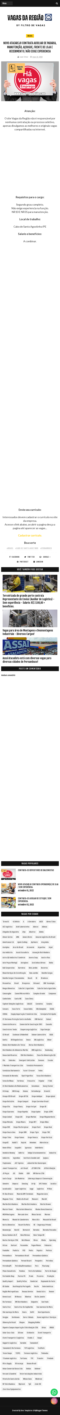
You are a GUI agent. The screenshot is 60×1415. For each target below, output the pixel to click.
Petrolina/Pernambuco (23, 1266)
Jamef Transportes (10, 1168)
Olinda (43, 1240)
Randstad (33, 1281)
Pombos (22, 1271)
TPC (32, 1358)
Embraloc (12, 1060)
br (36, 978)
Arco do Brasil (18, 947)
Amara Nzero (27, 937)
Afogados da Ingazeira (11, 932)
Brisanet (36, 983)
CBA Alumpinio (41, 1009)
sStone (20, 1333)
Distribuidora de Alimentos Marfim (15, 1050)
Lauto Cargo (7, 1178)
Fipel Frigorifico (27, 1076)
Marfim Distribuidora (10, 1204)
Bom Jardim (33, 973)
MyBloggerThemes (41, 1410)
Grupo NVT (33, 1122)
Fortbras (20, 1081)
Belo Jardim (33, 968)
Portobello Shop (8, 1276)
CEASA (52, 1009)
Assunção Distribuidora (41, 952)
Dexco (28, 1040)
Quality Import (8, 1281)
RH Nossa (18, 1297)
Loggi (31, 1189)
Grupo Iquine (35, 1112)
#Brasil (10, 548)
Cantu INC (18, 999)
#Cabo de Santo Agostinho (26, 548)
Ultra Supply (7, 1363)
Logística (40, 1189)
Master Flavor (8, 1209)
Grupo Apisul (50, 1096)
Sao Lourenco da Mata (45, 1307)
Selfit (32, 1312)
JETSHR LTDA (35, 1168)
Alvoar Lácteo (8, 937)
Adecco (35, 927)
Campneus (52, 993)
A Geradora (32, 922)
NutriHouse (26, 1240)
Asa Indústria (8, 952)
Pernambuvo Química (10, 1261)
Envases (41, 1060)
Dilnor (49, 1040)
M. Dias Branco (8, 1194)
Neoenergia (7, 1230)
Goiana (25, 1091)
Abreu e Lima (50, 922)
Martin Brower (45, 1204)
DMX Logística (37, 1050)
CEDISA (5, 1014)
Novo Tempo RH (38, 1235)
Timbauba (44, 1353)
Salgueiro (34, 1302)
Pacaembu (24, 1245)
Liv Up (33, 1184)
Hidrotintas (44, 1142)
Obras (35, 1240)
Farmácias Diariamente (11, 1071)
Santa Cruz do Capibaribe (23, 1307)
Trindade (50, 1358)
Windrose (38, 1379)
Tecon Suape (7, 1353)
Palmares (48, 1245)
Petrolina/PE (7, 1266)
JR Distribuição (49, 1168)
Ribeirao (28, 1297)
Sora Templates (26, 1410)
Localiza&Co (7, 1189)
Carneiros (39, 1004)
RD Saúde (6, 1286)
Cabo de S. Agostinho (26, 988)
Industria (52, 1153)
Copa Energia (45, 1029)
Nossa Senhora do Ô (10, 1235)
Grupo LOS (18, 1117)
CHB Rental (39, 1019)
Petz (37, 1266)
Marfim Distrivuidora (29, 1204)
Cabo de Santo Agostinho (46, 988)
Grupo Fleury (18, 1107)
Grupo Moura (20, 1122)
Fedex (40, 1071)
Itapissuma (7, 1163)
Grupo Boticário (8, 1101)
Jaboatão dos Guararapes (36, 1163)
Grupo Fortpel (31, 1107)
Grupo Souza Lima (9, 1132)
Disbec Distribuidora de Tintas (14, 1045)
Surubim (23, 1343)
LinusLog (25, 1184)
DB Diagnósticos (17, 1040)
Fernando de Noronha (10, 1076)
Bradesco (44, 978)
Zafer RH (38, 1384)
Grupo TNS (46, 1132)
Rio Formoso (7, 1302)
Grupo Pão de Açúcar (21, 1127)
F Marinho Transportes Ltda (13, 1065)
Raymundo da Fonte (48, 1281)
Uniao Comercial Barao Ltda (13, 1369)
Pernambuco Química (40, 1256)
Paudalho (6, 1250)
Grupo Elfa (6, 1107)
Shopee (22, 1322)
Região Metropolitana (10, 1292)
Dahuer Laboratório (39, 1035)
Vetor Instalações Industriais (31, 1374)
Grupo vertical (46, 1137)
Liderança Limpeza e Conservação (40, 1178)
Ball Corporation (9, 968)
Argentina (41, 947)
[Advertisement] (30, 165)
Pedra (31, 1250)
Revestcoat (7, 1297)
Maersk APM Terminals (25, 1194)
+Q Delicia (16, 922)
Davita (5, 1040)
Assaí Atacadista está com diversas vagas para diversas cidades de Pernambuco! (27, 660)
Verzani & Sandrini (9, 1374)
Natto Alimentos (9, 1225)
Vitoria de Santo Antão (11, 1379)
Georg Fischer (48, 1086)
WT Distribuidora (9, 1384)
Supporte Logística (10, 1343)
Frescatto (31, 1081)
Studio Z (31, 1338)
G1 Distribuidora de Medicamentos (15, 1086)
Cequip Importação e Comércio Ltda (24, 1014)
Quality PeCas (22, 1281)
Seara (24, 1312)
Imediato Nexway (9, 1153)
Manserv (35, 1199)
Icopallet (18, 1148)
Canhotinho (7, 999)
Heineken (33, 1142)
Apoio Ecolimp (22, 942)
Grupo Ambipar (37, 1096)
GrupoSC (6, 1142)
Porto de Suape (50, 1271)
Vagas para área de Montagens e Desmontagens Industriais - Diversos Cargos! (28, 632)
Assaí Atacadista (22, 952)
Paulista (16, 1250)
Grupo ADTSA (23, 1096)
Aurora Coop (33, 957)
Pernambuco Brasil (22, 1256)
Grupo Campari (23, 1101)
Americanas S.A (8, 942)
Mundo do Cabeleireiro (21, 1220)
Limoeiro (6, 1184)
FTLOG (50, 1081)
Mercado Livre (23, 1214)
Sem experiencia (44, 1312)
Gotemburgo (35, 1091)
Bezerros (44, 968)
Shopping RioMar (34, 1322)
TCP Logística (29, 1348)
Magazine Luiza (42, 1194)
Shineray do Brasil (9, 1322)
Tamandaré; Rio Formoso (12, 1348)
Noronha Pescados (49, 1230)
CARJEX (29, 1004)
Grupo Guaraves (8, 1112)
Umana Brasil (31, 1363)
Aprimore (34, 942)
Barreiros (21, 968)
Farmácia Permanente (35, 1065)
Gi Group (6, 1091)
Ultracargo (19, 1363)
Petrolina (49, 1261)
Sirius (44, 1327)
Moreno (47, 1214)
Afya (23, 932)
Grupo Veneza (33, 1137)
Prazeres (40, 1276)
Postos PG (21, 1276)
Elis (4, 1060)
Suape (39, 1338)
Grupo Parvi (36, 1127)
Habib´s (14, 1142)
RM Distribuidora (21, 1302)
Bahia (51, 963)
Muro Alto (35, 1220)
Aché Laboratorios (22, 927)
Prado (31, 1276)
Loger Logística (20, 1189)
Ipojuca (45, 1158)
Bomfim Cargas (47, 973)
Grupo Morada (8, 1122)
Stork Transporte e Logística (13, 1338)
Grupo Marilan (31, 1117)
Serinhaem (16, 1317)
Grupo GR (43, 1107)
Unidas (28, 1369)
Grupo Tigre (34, 1132)
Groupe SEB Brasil (9, 1096)
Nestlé (16, 1230)
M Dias (49, 1189)
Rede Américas (47, 1286)
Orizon (5, 1245)
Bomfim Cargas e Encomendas (13, 978)
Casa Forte (16, 1009)
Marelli (44, 1199)
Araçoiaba (45, 942)
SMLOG (52, 1327)
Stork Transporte (44, 1333)
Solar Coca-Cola (8, 1333)
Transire (40, 1358)
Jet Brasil (24, 1168)
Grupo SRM (23, 1132)
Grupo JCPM (48, 1112)
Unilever (37, 1369)
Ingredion (16, 1158)
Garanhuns (35, 1086)
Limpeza (15, 1184)
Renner (51, 1292)
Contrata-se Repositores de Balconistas (36, 870)
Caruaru (5, 1009)
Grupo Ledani (7, 1117)
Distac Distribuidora (36, 1045)
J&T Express (19, 1163)
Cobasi (48, 1019)
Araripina (6, 947)
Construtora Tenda (10, 1029)
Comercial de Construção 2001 (31, 1024)
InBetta (21, 1153)
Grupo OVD (6, 1127)
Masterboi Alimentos (24, 1209)
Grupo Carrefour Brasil (40, 1101)
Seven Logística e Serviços (46, 1317)
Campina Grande (39, 993)
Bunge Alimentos (9, 988)
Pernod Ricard (26, 1261)
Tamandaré (34, 1343)
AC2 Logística (7, 927)
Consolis (49, 1024)
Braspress (26, 983)
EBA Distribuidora (27, 1055)
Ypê (30, 1384)
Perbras (49, 1250)
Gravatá (47, 1091)
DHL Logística (39, 1040)
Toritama (23, 1358)
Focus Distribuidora (44, 1076)
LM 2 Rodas (43, 1184)
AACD (41, 922)
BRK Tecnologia (49, 983)
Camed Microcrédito (22, 993)
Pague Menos (36, 1245)
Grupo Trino (7, 1137)
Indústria (6, 1158)
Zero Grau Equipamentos (12, 1389)
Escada (50, 1060)
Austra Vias (45, 957)
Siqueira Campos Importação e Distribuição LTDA (20, 1327)
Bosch (30, 978)
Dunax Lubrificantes (10, 1055)
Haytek (23, 1142)
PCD (24, 1250)
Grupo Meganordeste (47, 1117)
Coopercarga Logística (28, 1029)
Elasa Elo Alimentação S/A (46, 1055)
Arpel (51, 947)
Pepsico (39, 1250)
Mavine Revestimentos (44, 1209)
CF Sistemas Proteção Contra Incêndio (17, 1019)
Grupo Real (48, 1127)
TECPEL (17, 1353)
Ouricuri (14, 1245)
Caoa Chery (29, 999)
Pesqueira (38, 1261)
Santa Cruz (7, 1307)
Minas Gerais (36, 1214)
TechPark (41, 1348)
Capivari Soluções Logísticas (13, 1004)
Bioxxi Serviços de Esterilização (14, 973)
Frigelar (41, 1081)
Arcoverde (30, 947)
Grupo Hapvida (23, 1112)
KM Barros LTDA (38, 1173)
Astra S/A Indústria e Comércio (14, 957)
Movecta (6, 1220)
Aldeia (41, 932)
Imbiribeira (39, 1148)
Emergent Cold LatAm (27, 1060)
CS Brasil (6, 1035)
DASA (51, 1035)
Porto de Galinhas (35, 1271)
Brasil (30, 36)
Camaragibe (7, 993)
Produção (50, 1276)
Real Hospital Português (22, 1286)
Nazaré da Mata (24, 1225)
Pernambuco (7, 1256)
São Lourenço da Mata (11, 1312)
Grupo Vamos (19, 1137)
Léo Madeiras (19, 1178)
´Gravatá (6, 922)
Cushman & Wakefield (20, 1035)
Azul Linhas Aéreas (38, 963)
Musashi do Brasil (49, 1220)
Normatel (26, 1230)
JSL (14, 1173)
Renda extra (41, 1292)
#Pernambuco (46, 548)
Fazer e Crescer (29, 1071)
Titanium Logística (9, 1358)
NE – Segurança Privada (42, 1225)
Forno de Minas (8, 1081)
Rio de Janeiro (40, 1297)
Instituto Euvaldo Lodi (32, 1158)
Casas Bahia (28, 1009)
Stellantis (30, 1333)
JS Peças (6, 1173)
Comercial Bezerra (9, 1024)
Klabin (21, 1173)
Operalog (52, 1240)
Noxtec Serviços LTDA (10, 1240)
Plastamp (45, 1266)
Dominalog (49, 1050)
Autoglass (24, 963)
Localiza (53, 1184)
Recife (36, 1286)
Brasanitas (7, 983)
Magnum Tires (8, 1199)
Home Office (7, 1148)
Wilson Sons (27, 1379)
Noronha (36, 1230)
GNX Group (15, 1091)
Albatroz (32, 932)
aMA (17, 937)
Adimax (44, 927)
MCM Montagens (8, 1214)
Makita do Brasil (22, 1199)
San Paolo (45, 1302)
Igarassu (28, 1148)
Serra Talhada (28, 1317)
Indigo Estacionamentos (37, 1153)
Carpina (49, 1004)
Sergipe (5, 1317)
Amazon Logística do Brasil (45, 937)
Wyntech (22, 1384)
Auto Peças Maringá (10, 963)
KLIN (28, 1173)
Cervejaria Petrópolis (48, 1014)
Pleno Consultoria (9, 1271)
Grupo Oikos (44, 1122)
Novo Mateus (25, 1235)
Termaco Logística (30, 1353)
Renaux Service (27, 1292)
